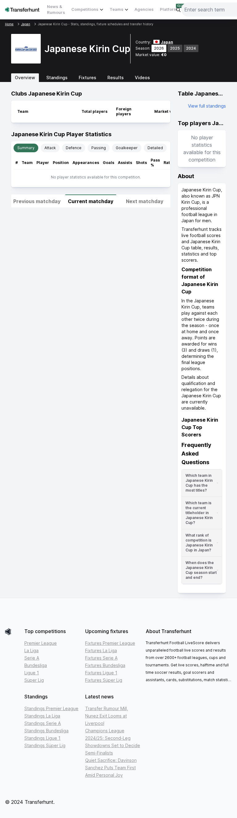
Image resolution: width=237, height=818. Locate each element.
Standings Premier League (51, 708)
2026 (159, 48)
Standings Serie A (42, 723)
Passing (98, 147)
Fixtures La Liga (101, 650)
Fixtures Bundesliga (105, 665)
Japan (167, 42)
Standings (57, 77)
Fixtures (87, 77)
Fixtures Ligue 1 (101, 672)
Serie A (31, 658)
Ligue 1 (31, 672)
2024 (191, 48)
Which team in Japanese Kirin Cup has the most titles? (199, 483)
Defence (73, 147)
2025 (175, 48)
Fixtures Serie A (101, 658)
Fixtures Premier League (110, 643)
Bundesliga (35, 665)
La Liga (31, 650)
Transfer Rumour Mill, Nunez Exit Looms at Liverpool (106, 716)
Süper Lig (34, 680)
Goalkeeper (127, 147)
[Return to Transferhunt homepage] (22, 9)
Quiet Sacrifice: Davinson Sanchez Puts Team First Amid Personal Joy (111, 768)
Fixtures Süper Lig (103, 680)
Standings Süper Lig (44, 745)
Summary (26, 147)
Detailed (155, 147)
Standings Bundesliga (46, 730)
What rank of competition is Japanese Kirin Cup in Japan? (199, 542)
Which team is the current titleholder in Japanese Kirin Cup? (199, 513)
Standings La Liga (42, 715)
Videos (142, 77)
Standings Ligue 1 (42, 738)
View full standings (207, 105)
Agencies (144, 9)
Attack (50, 147)
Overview (25, 77)
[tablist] (118, 77)
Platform (168, 9)
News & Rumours (56, 9)
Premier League (40, 643)
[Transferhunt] (12, 631)
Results (115, 77)
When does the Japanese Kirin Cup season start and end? (201, 570)
